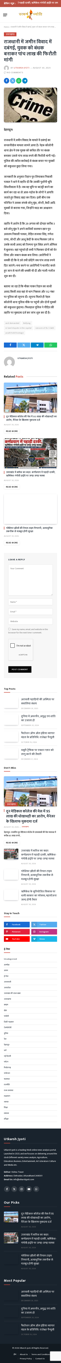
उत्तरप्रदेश (7, 987)
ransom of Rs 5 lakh (45, 328)
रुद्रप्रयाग (7, 1096)
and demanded (12, 323)
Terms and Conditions (41, 1354)
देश (5, 1039)
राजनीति (7, 1084)
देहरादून (6, 1044)
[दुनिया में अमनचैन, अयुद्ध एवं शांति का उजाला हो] (11, 719)
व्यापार (6, 1102)
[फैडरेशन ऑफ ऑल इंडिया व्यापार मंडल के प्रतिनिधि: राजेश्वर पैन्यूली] (11, 736)
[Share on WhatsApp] (18, 81)
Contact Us (40, 1358)
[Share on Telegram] (25, 81)
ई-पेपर (6, 976)
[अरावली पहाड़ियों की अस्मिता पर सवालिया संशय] (11, 702)
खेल (5, 1010)
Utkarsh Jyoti (21, 68)
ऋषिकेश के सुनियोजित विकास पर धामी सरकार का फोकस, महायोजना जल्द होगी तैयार (39, 895)
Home (6, 26)
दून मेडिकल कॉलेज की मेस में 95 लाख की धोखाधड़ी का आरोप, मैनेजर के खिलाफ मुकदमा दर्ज (31, 418)
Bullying (27, 323)
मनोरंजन (7, 1073)
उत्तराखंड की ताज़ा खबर (12, 993)
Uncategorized (10, 959)
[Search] (56, 14)
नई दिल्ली (7, 1056)
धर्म (5, 1050)
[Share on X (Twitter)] (12, 81)
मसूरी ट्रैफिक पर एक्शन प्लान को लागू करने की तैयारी (37, 752)
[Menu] (5, 14)
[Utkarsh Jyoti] (30, 15)
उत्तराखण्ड (10, 34)
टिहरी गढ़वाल (9, 1022)
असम (6, 970)
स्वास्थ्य (6, 1113)
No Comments (15, 72)
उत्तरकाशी (7, 982)
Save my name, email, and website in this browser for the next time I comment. (28, 631)
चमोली (6, 1016)
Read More (12, 431)
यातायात (7, 1079)
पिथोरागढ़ (7, 1067)
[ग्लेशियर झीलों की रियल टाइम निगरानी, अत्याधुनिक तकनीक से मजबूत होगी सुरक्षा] (30, 509)
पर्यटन (6, 1061)
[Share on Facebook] (6, 81)
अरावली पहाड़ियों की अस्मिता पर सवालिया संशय (37, 701)
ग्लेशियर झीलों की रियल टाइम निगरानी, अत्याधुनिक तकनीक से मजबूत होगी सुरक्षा (29, 530)
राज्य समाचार (8, 1090)
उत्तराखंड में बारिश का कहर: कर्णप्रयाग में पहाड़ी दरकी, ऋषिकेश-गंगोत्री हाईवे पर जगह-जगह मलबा (30, 474)
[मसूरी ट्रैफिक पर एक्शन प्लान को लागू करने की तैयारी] (11, 753)
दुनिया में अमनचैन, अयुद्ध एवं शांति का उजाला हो (38, 718)
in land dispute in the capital (18, 328)
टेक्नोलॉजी (7, 1027)
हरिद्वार (6, 1119)
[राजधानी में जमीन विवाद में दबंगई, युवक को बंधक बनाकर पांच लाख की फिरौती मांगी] (30, 105)
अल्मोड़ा (6, 964)
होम (15, 1354)
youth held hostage (14, 333)
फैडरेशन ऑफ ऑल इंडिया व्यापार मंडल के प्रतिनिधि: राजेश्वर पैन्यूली (38, 735)
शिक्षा (6, 1107)
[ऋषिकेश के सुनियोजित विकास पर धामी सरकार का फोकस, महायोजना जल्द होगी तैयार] (11, 894)
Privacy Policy (26, 1358)
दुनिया (6, 1033)
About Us (24, 1354)
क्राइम (6, 1004)
